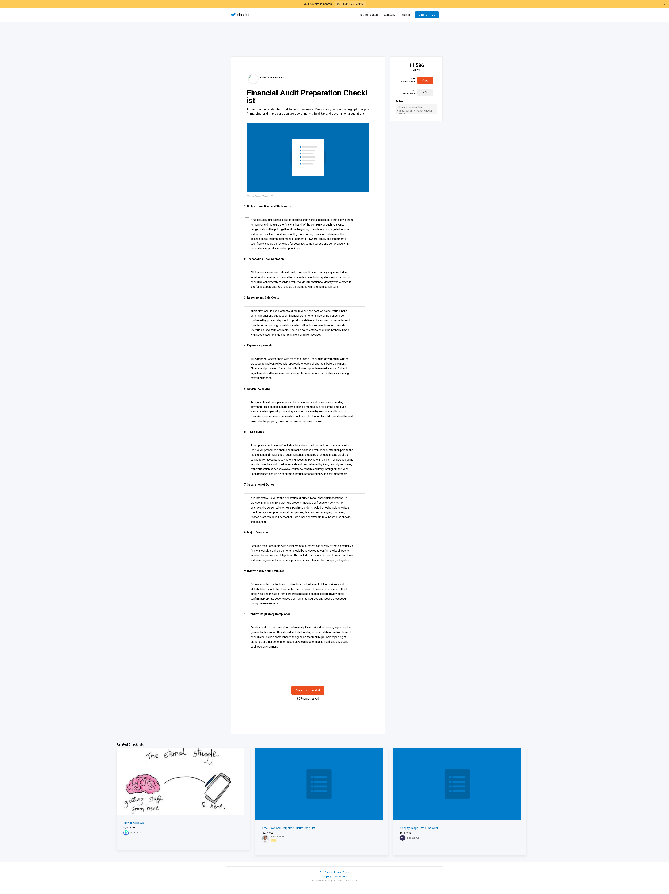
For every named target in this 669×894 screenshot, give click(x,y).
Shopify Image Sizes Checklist (419, 828)
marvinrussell (277, 836)
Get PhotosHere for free (350, 4)
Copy (425, 80)
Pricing (346, 872)
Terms (344, 876)
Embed (400, 101)
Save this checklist (308, 690)
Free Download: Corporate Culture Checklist (288, 828)
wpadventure (136, 832)
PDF (425, 92)
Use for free (426, 14)
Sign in (406, 14)
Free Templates (368, 14)
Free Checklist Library (330, 872)
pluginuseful (413, 838)
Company (389, 14)
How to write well (134, 822)
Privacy (336, 876)
